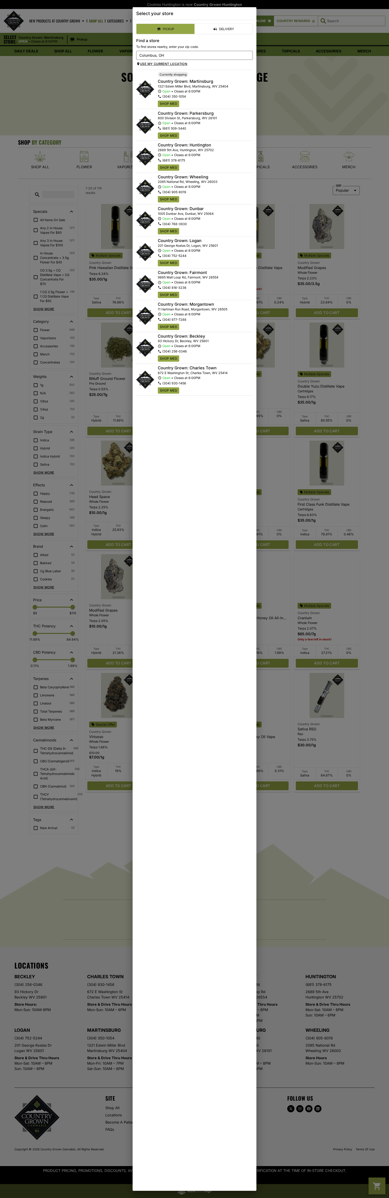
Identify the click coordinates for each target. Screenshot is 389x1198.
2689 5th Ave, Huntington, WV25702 (186, 150)
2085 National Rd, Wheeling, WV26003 (187, 182)
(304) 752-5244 (174, 256)
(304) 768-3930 (174, 224)
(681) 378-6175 (173, 160)
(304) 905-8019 (174, 192)
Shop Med (168, 103)
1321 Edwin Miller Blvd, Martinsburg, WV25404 (193, 86)
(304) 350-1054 (174, 96)
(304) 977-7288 (174, 319)
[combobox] (191, 55)
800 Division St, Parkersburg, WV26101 (187, 118)
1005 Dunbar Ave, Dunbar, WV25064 (186, 213)
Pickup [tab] (168, 29)
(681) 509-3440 (174, 128)
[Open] (249, 55)
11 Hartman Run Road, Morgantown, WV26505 (192, 309)
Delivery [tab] (226, 29)
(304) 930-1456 (174, 383)
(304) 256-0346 (174, 351)
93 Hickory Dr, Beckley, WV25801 (183, 341)
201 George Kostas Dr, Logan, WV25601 (188, 245)
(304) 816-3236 (174, 287)
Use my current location (163, 64)
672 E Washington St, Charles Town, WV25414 (193, 373)
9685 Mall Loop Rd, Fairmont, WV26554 (188, 277)
